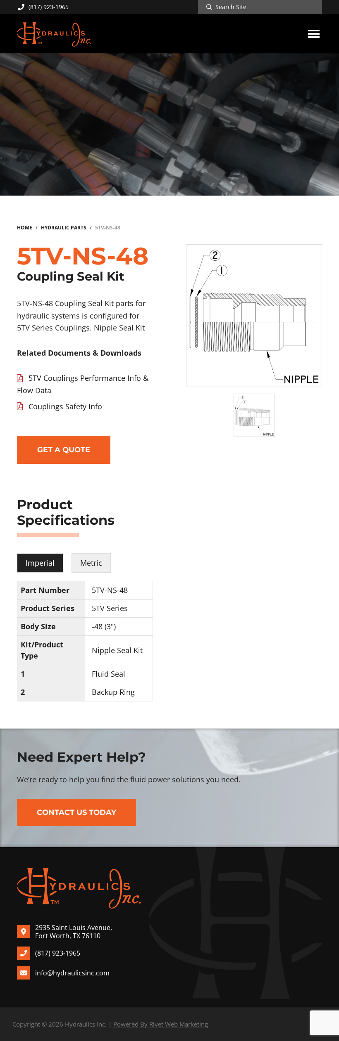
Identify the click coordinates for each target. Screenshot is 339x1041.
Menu (314, 33)
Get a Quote (63, 449)
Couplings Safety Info (65, 406)
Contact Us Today (76, 812)
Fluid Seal (108, 674)
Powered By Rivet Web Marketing (160, 1024)
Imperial (40, 563)
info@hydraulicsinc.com (72, 973)
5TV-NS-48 (110, 590)
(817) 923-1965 (49, 7)
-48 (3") (104, 626)
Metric (91, 563)
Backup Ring (113, 692)
